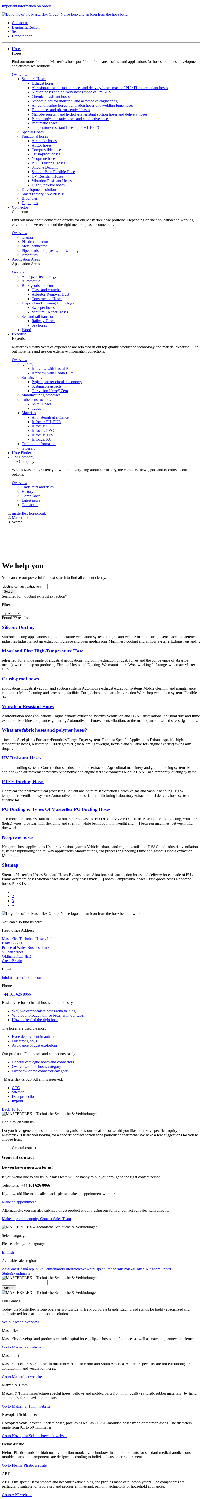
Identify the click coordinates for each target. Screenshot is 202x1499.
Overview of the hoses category (36, 1066)
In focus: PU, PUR (46, 422)
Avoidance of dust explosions (35, 1045)
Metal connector (34, 246)
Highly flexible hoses (48, 185)
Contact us (30, 505)
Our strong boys (24, 1041)
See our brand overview (20, 1322)
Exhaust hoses (43, 83)
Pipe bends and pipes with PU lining (50, 250)
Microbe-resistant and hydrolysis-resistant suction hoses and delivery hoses (89, 114)
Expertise (19, 334)
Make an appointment (19, 1202)
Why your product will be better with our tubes (48, 1015)
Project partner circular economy (57, 382)
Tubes (36, 408)
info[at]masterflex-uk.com (22, 977)
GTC (16, 1088)
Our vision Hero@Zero (50, 391)
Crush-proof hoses (46, 154)
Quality (27, 364)
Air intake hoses (44, 141)
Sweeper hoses (43, 307)
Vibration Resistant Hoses (52, 181)
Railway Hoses (43, 321)
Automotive (31, 281)
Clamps (28, 237)
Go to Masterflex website (21, 1347)
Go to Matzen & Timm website (26, 1406)
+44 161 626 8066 (16, 994)
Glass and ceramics (46, 290)
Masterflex (20, 517)
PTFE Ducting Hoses (48, 163)
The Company (23, 457)
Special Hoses (33, 132)
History (27, 491)
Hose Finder (21, 453)
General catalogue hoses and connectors (43, 1062)
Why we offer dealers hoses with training (44, 1011)
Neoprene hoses (44, 158)
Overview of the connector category (40, 1071)
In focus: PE (41, 426)
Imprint (17, 1101)
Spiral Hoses (41, 404)
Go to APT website (17, 1495)
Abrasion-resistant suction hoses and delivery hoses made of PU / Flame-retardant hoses (100, 88)
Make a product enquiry (20, 1219)
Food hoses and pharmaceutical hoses (61, 110)
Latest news (31, 500)
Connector (20, 207)
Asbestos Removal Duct (50, 294)
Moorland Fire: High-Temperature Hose (42, 650)
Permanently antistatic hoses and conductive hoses (70, 119)
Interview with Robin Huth (53, 373)
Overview (19, 74)
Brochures (30, 198)
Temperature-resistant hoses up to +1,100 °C (66, 127)
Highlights (30, 203)
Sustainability (32, 377)
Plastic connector (35, 242)
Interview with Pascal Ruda (53, 368)
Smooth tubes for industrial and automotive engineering (75, 101)
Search (9, 591)
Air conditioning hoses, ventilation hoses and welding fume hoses (82, 105)
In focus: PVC (43, 430)
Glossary (28, 448)
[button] (20, 23)
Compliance (31, 496)
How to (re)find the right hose (35, 1020)
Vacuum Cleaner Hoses (50, 312)
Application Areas (26, 259)
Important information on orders (26, 6)
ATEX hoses (41, 145)
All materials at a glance (50, 417)
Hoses (16, 49)
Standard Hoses (34, 79)
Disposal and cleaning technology (48, 303)
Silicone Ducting (45, 167)
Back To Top (12, 1109)
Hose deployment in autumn (34, 1036)
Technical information (39, 444)
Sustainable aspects (46, 386)
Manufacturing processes (41, 395)
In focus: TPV (43, 435)
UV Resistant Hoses (47, 176)
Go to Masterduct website (22, 1377)
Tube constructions (36, 399)
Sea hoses (39, 325)
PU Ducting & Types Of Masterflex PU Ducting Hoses (56, 809)
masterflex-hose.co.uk (29, 513)
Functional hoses (35, 136)
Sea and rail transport (38, 316)
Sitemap (10, 865)
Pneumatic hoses (44, 123)
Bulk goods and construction (44, 285)
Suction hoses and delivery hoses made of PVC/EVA (73, 92)
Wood (26, 330)
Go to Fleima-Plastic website (24, 1465)
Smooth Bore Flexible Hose (53, 172)
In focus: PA (41, 439)
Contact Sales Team (55, 1219)
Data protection (24, 1096)
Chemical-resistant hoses (51, 96)
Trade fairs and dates (38, 487)
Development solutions (39, 189)
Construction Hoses (47, 299)
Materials (29, 413)
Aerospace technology (39, 276)
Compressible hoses (47, 150)
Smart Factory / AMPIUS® (43, 194)
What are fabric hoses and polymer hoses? (44, 730)
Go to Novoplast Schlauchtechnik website (34, 1436)
